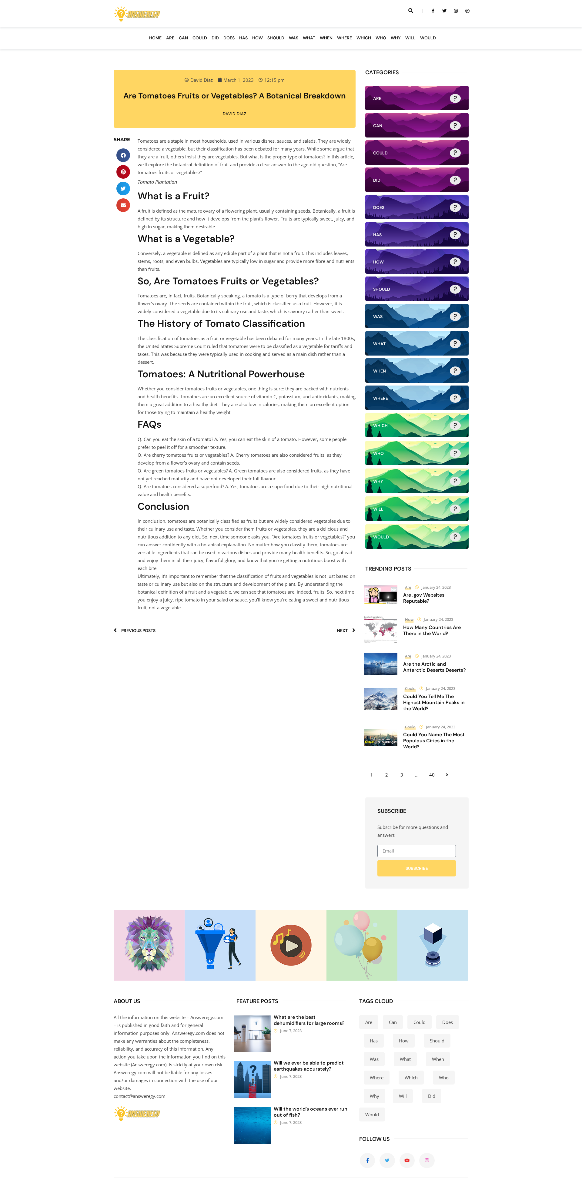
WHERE (344, 38)
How (409, 619)
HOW (257, 38)
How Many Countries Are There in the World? (432, 630)
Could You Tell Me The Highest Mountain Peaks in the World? (434, 702)
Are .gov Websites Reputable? (423, 598)
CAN (183, 38)
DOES (229, 38)
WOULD (428, 38)
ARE (170, 38)
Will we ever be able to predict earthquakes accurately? (309, 1066)
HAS (243, 38)
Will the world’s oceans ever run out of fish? (310, 1112)
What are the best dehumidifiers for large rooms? (309, 1020)
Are (408, 587)
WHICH (363, 38)
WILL (410, 38)
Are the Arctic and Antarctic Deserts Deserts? (434, 667)
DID (215, 38)
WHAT (309, 38)
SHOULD (275, 38)
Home (155, 38)
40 (432, 775)
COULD (199, 38)
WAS (293, 38)
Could (410, 688)
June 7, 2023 (291, 1030)
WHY (396, 38)
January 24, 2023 (436, 587)
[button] (123, 155)
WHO (381, 38)
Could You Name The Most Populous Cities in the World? (434, 740)
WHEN (326, 38)
